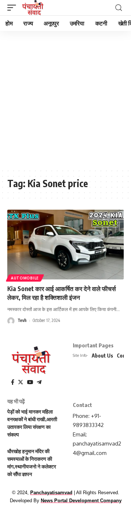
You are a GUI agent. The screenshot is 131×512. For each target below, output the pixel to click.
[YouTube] (30, 382)
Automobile (25, 278)
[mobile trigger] (13, 7)
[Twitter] (20, 382)
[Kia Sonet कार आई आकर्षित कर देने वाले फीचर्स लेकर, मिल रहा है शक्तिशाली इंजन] (65, 244)
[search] (119, 7)
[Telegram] (39, 382)
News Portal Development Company (81, 500)
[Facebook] (12, 382)
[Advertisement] (65, 100)
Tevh (22, 320)
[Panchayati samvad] (33, 7)
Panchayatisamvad (51, 492)
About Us (102, 355)
